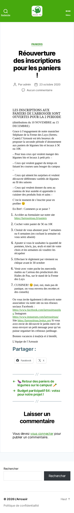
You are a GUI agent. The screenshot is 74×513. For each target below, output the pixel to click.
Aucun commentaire (39, 90)
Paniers (37, 44)
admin (27, 84)
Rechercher (11, 468)
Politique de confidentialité (21, 505)
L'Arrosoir (21, 499)
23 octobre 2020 (50, 84)
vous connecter (41, 433)
